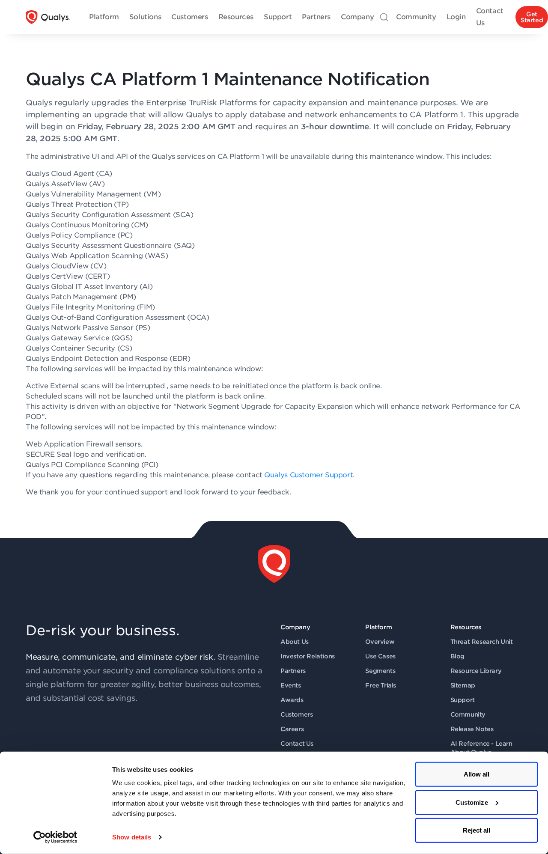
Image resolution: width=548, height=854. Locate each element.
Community (467, 714)
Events (290, 685)
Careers (292, 729)
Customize (472, 802)
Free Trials (380, 685)
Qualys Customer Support (308, 475)
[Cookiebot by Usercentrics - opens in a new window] (55, 837)
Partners (293, 670)
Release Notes (472, 729)
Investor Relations (307, 656)
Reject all (477, 830)
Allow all (477, 774)
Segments (380, 670)
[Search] (384, 17)
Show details (131, 837)
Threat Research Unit (481, 641)
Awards (292, 699)
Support (462, 699)
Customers (296, 714)
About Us (294, 641)
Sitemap (462, 685)
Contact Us (296, 743)
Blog (457, 656)
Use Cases (380, 656)
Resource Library (476, 670)
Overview (379, 641)
